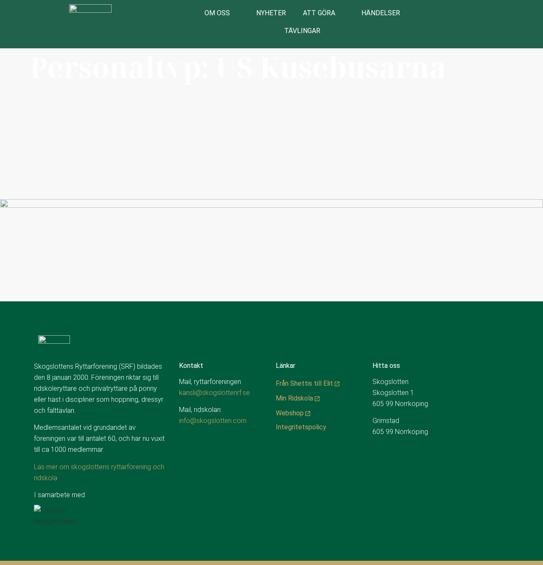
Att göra (319, 13)
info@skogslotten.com (212, 421)
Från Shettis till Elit (304, 383)
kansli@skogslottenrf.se (214, 393)
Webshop (290, 413)
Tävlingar (302, 31)
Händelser (380, 13)
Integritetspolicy (301, 427)
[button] (522, 24)
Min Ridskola (294, 398)
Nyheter (271, 13)
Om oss (217, 13)
